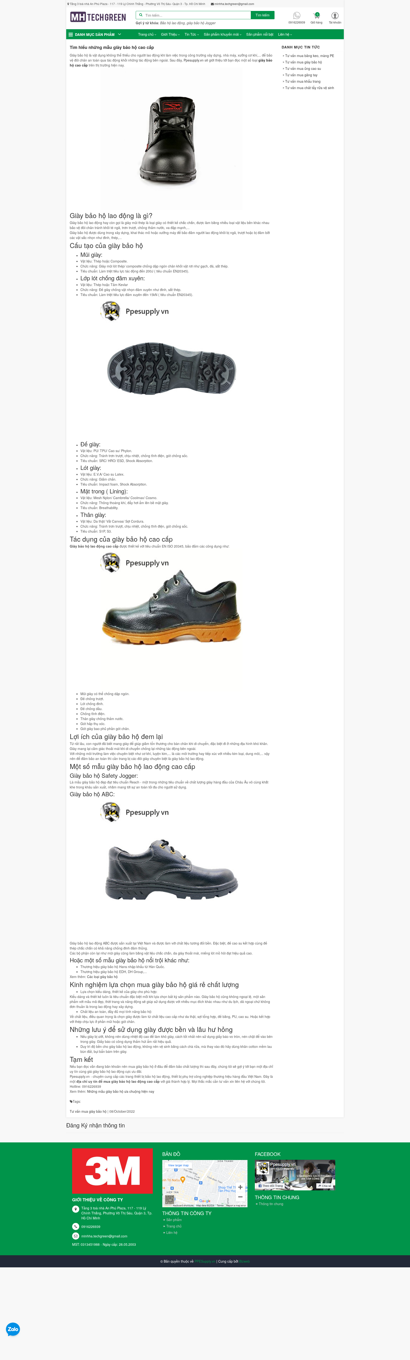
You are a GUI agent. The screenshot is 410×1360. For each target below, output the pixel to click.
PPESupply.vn (205, 1261)
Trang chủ (174, 1226)
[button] (335, 18)
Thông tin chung (271, 1203)
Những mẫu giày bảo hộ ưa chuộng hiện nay (120, 1091)
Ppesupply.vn (194, 60)
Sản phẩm (174, 1219)
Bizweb (244, 1261)
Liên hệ (171, 1232)
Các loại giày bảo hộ (102, 976)
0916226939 (90, 1226)
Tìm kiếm (263, 15)
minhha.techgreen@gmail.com (104, 1236)
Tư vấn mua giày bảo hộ (88, 1111)
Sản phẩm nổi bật (259, 34)
